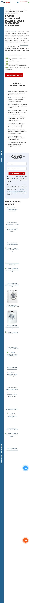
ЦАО (9, 123)
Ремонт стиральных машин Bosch (18, 10)
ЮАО (9, 91)
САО (9, 142)
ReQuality (14, 31)
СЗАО (9, 97)
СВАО (9, 117)
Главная (7, 10)
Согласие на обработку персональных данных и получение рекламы (17, 191)
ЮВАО (9, 110)
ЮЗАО (9, 129)
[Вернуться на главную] (6, 2)
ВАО (9, 104)
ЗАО (9, 136)
